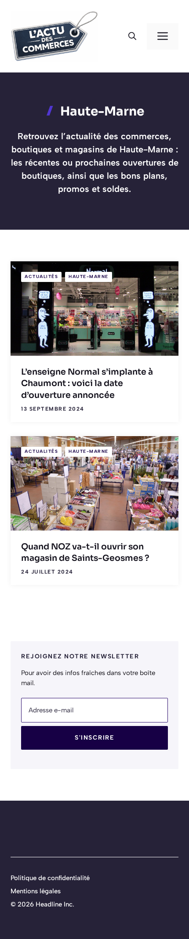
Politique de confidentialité (50, 878)
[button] (132, 36)
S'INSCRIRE (94, 737)
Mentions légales (36, 891)
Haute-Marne (89, 276)
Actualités (41, 276)
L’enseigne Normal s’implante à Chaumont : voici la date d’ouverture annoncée (87, 384)
